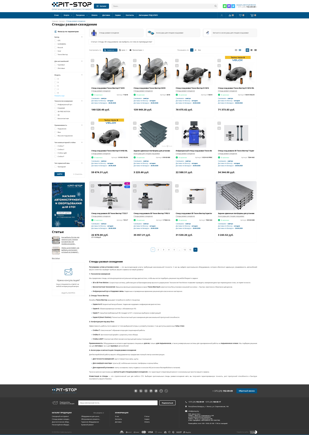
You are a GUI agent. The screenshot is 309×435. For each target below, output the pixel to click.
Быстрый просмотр (109, 71)
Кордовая (61, 108)
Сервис (118, 15)
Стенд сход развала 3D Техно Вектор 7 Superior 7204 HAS (241, 151)
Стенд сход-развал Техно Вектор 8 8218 (149, 88)
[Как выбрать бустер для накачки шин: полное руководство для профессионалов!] (56, 240)
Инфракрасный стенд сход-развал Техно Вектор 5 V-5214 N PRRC (202, 151)
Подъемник (62, 129)
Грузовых (61, 65)
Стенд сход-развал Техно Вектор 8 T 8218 (107, 88)
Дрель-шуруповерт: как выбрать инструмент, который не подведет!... (70, 250)
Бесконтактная (63, 118)
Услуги (66, 15)
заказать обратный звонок (246, 5)
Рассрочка (80, 15)
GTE (59, 40)
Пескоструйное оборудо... (61, 424)
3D (59, 115)
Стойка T (61, 146)
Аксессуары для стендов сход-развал (147, 154)
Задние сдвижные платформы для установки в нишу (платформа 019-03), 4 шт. (250, 213)
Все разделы (98, 413)
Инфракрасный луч (65, 104)
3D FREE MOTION (64, 111)
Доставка (106, 15)
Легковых (61, 68)
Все (199, 50)
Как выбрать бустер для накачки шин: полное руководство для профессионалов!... (70, 240)
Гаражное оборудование (90, 422)
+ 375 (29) (222, 390)
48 (195, 50)
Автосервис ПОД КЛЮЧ (148, 15)
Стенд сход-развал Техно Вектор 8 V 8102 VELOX (110, 151)
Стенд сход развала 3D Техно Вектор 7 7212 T (109, 213)
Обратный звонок (247, 391)
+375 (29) (196, 402)
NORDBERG (62, 44)
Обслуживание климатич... (90, 419)
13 (190, 249)
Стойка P (61, 156)
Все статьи (56, 258)
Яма (59, 132)
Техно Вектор (63, 54)
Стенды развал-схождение (100, 91)
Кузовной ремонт (87, 424)
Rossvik (60, 47)
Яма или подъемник (65, 136)
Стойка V (61, 149)
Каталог (103, 6)
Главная (55, 21)
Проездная (62, 167)
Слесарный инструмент (60, 416)
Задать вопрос (68, 293)
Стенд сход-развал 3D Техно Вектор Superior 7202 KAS (197, 213)
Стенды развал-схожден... (61, 419)
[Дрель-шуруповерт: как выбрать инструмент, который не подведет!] (56, 251)
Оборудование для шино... (90, 416)
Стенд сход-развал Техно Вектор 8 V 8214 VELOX (237, 88)
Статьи (146, 416)
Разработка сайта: (243, 432)
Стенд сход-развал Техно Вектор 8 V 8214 (192, 88)
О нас (56, 15)
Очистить (78, 174)
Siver (59, 51)
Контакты (130, 15)
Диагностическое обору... (61, 422)
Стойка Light (62, 153)
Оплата (94, 15)
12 (192, 50)
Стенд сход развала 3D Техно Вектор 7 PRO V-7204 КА (155, 213)
